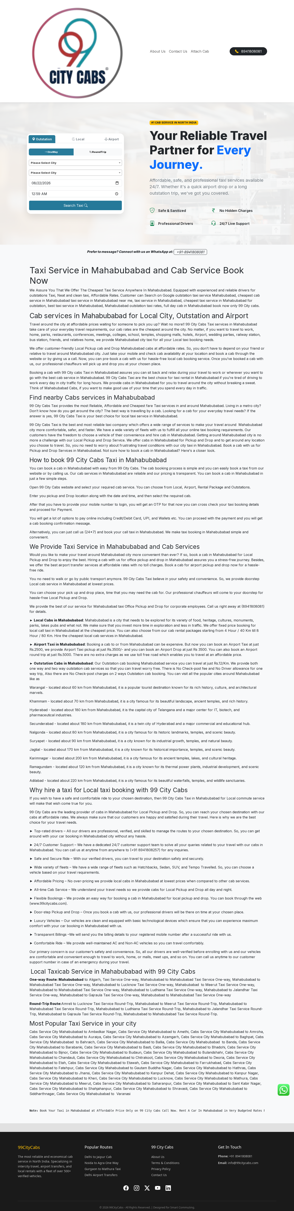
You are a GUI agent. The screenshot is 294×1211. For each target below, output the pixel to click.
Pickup (34, 157)
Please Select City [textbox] (43, 162)
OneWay (52, 151)
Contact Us (178, 51)
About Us (158, 51)
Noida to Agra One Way (101, 1163)
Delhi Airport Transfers (101, 1175)
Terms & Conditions (165, 1163)
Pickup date (38, 177)
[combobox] (75, 163)
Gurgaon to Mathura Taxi (103, 1169)
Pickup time (38, 188)
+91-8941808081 (190, 252)
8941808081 (251, 51)
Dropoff (35, 167)
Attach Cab (200, 51)
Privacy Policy (160, 1169)
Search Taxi (73, 205)
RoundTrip (99, 151)
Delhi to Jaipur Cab (98, 1157)
